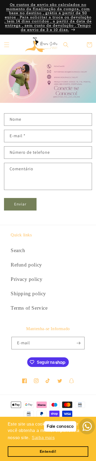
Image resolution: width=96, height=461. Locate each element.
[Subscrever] (78, 343)
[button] (7, 45)
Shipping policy (28, 293)
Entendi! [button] (48, 451)
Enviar (20, 204)
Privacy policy (26, 279)
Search (18, 250)
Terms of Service (29, 308)
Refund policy (26, 265)
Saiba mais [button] (43, 437)
